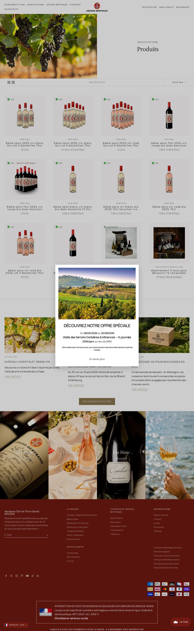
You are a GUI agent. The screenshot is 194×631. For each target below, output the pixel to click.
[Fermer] (134, 269)
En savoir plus (97, 359)
